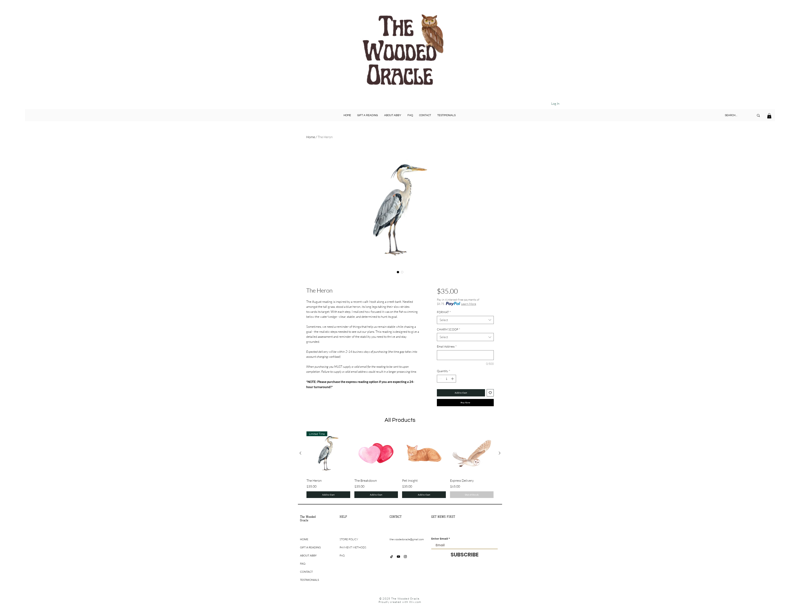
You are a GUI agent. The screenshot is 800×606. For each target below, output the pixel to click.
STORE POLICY (349, 539)
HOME (304, 539)
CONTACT (306, 571)
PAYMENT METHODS (353, 547)
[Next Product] (499, 453)
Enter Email (439, 538)
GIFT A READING (310, 547)
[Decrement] (440, 378)
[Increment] (452, 378)
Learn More (468, 303)
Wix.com (415, 602)
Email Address (447, 346)
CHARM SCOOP (448, 329)
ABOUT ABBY (308, 555)
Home (310, 137)
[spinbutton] (446, 378)
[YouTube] (398, 557)
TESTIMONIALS (309, 579)
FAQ (302, 563)
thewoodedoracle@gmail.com (407, 539)
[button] (769, 115)
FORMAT (444, 312)
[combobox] (465, 320)
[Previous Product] (300, 453)
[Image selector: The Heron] (398, 272)
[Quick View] (376, 453)
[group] (400, 464)
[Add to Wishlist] (490, 392)
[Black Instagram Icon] (405, 557)
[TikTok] (392, 557)
